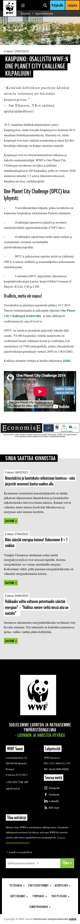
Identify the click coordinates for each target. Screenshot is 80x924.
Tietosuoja (15, 885)
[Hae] (45, 5)
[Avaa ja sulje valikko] (23, 5)
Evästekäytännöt (38, 885)
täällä (72, 919)
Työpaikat (38, 896)
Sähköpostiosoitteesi (21, 863)
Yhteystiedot (59, 896)
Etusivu (25, 13)
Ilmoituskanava (39, 907)
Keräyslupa (61, 885)
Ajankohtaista (44, 13)
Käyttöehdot (17, 896)
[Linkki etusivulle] (9, 8)
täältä (67, 360)
